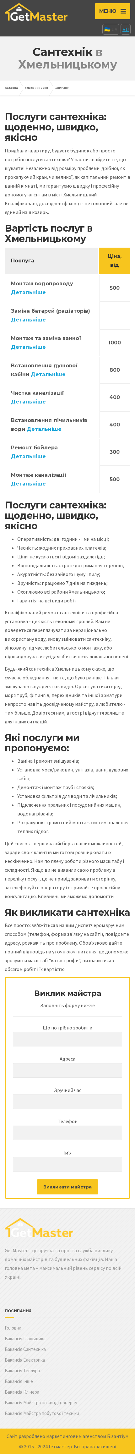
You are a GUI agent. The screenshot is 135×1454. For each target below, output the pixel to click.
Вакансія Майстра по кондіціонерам (41, 1403)
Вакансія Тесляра (22, 1371)
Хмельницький (36, 88)
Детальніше (28, 292)
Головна (11, 88)
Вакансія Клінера (22, 1392)
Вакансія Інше (19, 1381)
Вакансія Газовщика (25, 1339)
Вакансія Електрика (25, 1360)
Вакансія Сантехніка (25, 1349)
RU (125, 29)
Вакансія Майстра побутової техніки (42, 1413)
